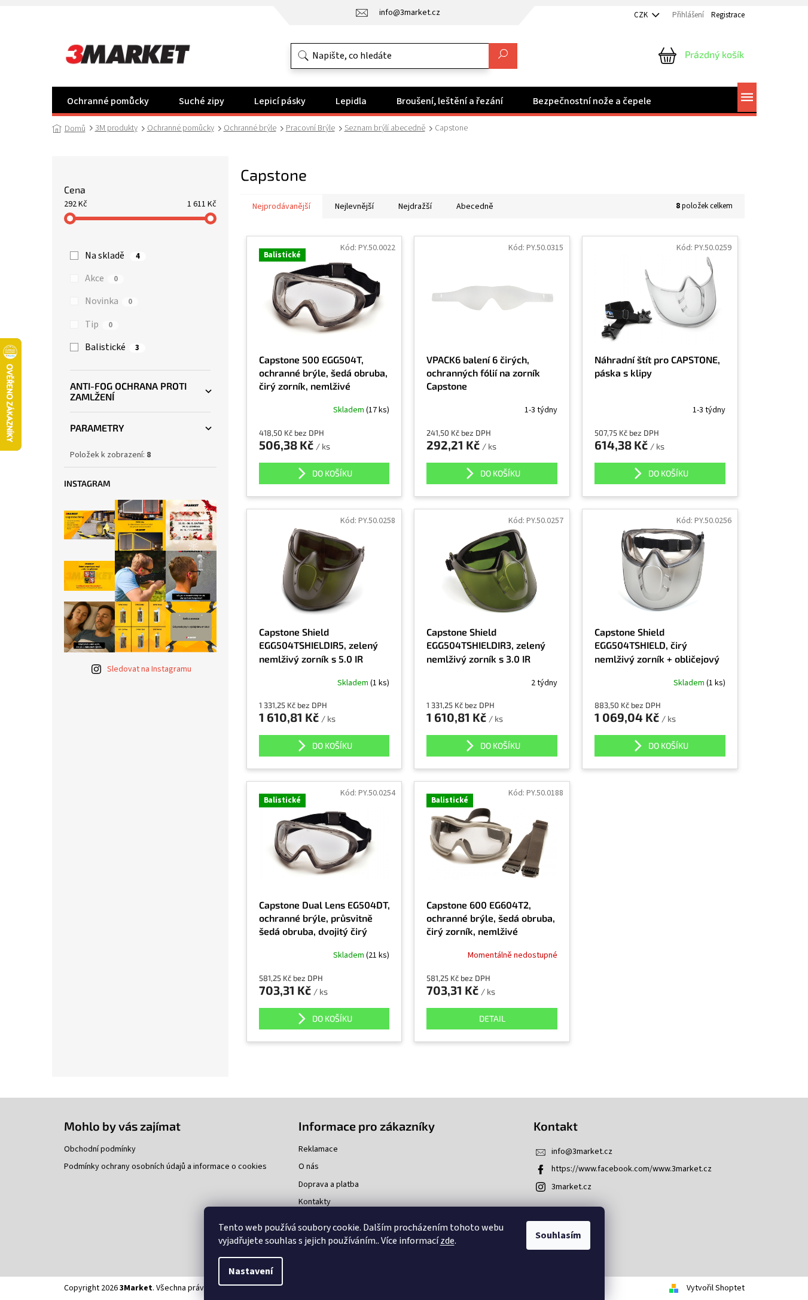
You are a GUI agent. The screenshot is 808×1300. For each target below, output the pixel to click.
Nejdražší (415, 206)
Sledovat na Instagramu (149, 669)
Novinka (108, 301)
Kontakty (314, 1202)
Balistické (112, 347)
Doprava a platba (328, 1184)
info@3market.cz (581, 1152)
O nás (308, 1167)
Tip (98, 324)
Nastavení (250, 1271)
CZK (642, 15)
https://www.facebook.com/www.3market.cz (631, 1169)
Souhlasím (558, 1235)
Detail (492, 1018)
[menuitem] (108, 101)
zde (447, 1240)
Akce (101, 278)
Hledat (503, 56)
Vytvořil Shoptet (716, 1288)
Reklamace (318, 1149)
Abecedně (474, 206)
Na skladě (112, 256)
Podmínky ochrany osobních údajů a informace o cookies (165, 1167)
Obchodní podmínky (100, 1149)
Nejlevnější (354, 206)
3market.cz (571, 1187)
